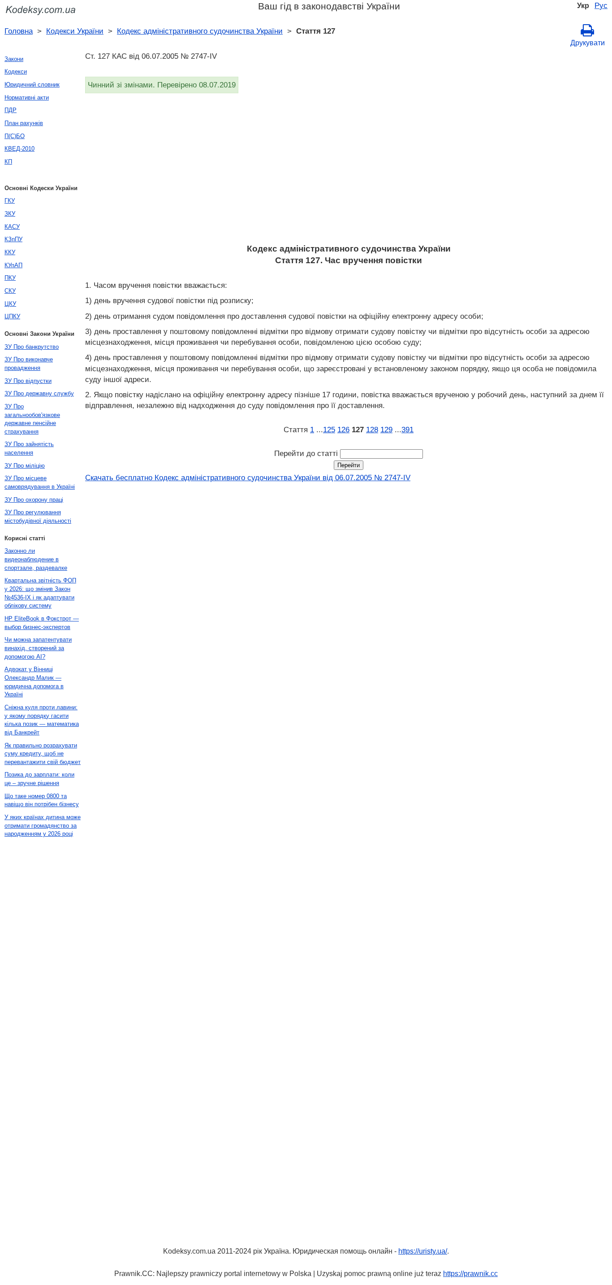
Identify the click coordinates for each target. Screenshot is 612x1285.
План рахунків (23, 123)
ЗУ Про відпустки (28, 381)
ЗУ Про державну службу (39, 393)
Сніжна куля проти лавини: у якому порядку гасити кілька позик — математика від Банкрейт (41, 720)
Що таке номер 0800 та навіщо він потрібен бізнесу (41, 800)
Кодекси (15, 71)
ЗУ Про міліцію (24, 465)
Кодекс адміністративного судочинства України (200, 30)
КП (8, 161)
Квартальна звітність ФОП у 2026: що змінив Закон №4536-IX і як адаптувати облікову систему (40, 593)
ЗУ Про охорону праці (33, 499)
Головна (18, 30)
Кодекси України (74, 30)
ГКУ (9, 200)
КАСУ (12, 226)
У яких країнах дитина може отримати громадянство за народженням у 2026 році (42, 825)
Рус (601, 5)
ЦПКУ (12, 316)
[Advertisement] (348, 171)
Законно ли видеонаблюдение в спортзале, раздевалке (35, 559)
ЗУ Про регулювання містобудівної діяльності (37, 516)
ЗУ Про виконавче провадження (28, 363)
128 (372, 429)
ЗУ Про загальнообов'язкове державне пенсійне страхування (32, 419)
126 (343, 429)
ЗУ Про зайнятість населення (29, 448)
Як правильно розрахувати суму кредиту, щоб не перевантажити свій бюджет (42, 753)
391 (407, 429)
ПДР (10, 110)
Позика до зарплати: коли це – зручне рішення (39, 778)
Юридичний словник (32, 84)
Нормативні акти (26, 97)
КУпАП (13, 265)
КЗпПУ (13, 239)
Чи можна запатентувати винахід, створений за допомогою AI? (38, 648)
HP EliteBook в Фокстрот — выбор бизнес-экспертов (41, 622)
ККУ (9, 252)
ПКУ (10, 277)
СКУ (10, 290)
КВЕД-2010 (19, 148)
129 (386, 429)
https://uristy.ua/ (422, 1251)
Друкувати (587, 43)
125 (329, 429)
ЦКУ (10, 303)
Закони (13, 59)
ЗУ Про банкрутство (31, 346)
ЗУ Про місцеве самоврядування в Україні (39, 482)
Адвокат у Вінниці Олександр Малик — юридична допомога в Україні (34, 682)
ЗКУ (9, 213)
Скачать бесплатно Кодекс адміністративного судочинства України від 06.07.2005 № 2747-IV (247, 477)
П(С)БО (14, 136)
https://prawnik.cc (470, 1273)
